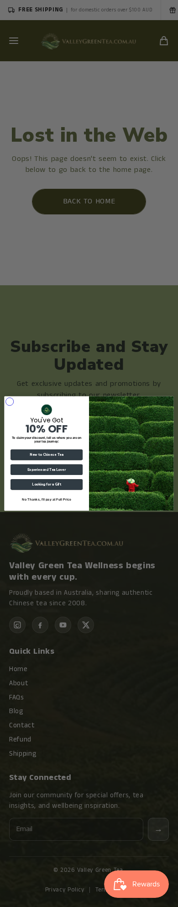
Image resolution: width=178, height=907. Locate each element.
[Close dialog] (9, 401)
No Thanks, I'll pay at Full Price (46, 499)
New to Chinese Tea (46, 455)
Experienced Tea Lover (46, 469)
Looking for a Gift (46, 484)
